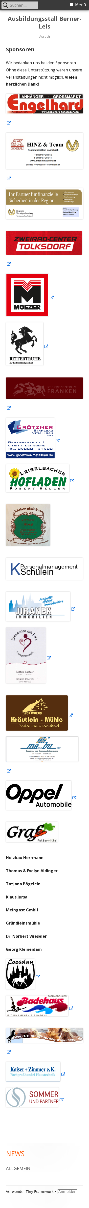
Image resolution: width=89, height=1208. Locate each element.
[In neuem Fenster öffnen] (28, 658)
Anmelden (67, 1192)
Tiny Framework (40, 1192)
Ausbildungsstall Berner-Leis (45, 22)
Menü (80, 4)
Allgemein (18, 1168)
